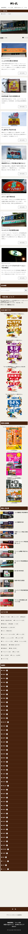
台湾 (4, 865)
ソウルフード (6, 651)
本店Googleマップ (18, 7)
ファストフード (19, 620)
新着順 (1, 37)
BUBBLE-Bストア (19, 924)
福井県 (4, 738)
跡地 (23, 616)
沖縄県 (4, 853)
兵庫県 (4, 777)
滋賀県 (4, 765)
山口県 (4, 805)
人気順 (5, 37)
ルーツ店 (5, 655)
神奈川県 (5, 722)
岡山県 (4, 797)
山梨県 (4, 742)
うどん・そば (16, 655)
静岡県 (4, 753)
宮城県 (4, 682)
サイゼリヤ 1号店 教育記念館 (10, 230)
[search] (26, 290)
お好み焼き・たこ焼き (8, 627)
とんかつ (20, 637)
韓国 (4, 857)
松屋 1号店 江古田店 (19, 580)
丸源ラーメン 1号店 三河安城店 (21, 532)
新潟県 (4, 726)
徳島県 (4, 809)
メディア (5, 658)
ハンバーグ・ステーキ (8, 634)
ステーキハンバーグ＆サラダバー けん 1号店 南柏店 (13, 266)
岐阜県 (4, 750)
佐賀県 (4, 829)
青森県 (4, 674)
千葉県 (9, 14)
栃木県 (4, 702)
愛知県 (11, 512)
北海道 (4, 670)
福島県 (4, 694)
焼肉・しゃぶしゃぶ (8, 637)
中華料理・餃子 (14, 644)
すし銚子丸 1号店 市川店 (9, 130)
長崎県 (4, 833)
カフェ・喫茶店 (7, 630)
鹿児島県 (5, 849)
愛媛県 (4, 817)
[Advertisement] (14, 888)
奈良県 (4, 781)
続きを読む (22, 73)
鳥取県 (4, 789)
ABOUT (14, 926)
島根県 (4, 793)
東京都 (11, 571)
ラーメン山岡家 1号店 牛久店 (21, 552)
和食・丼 (13, 648)
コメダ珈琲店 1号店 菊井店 (21, 512)
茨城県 (11, 551)
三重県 (4, 761)
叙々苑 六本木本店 (19, 570)
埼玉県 (4, 710)
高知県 (4, 821)
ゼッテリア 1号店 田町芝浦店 (21, 591)
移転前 (4, 644)
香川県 (4, 813)
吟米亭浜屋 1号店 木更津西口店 (11, 96)
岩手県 (4, 678)
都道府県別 (3, 7)
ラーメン (21, 634)
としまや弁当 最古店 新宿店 (10, 61)
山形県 (4, 690)
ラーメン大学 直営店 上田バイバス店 (21, 600)
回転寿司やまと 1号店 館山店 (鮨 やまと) (13, 163)
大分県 (4, 841)
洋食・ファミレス (21, 641)
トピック (15, 616)
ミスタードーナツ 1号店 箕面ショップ (21, 542)
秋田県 (4, 686)
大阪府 (11, 541)
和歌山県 (5, 785)
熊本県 (4, 837)
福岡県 (4, 825)
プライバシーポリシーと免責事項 (14, 915)
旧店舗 (4, 648)
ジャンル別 (10, 7)
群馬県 (4, 706)
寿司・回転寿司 (7, 620)
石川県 (4, 734)
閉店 (4, 624)
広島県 (4, 801)
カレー (16, 651)
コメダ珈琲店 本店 (19, 522)
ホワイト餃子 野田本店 (8, 197)
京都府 (4, 769)
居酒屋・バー (14, 624)
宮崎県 (4, 845)
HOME (4, 14)
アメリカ (5, 861)
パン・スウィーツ (7, 641)
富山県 (4, 730)
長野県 (11, 600)
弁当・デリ (6, 616)
